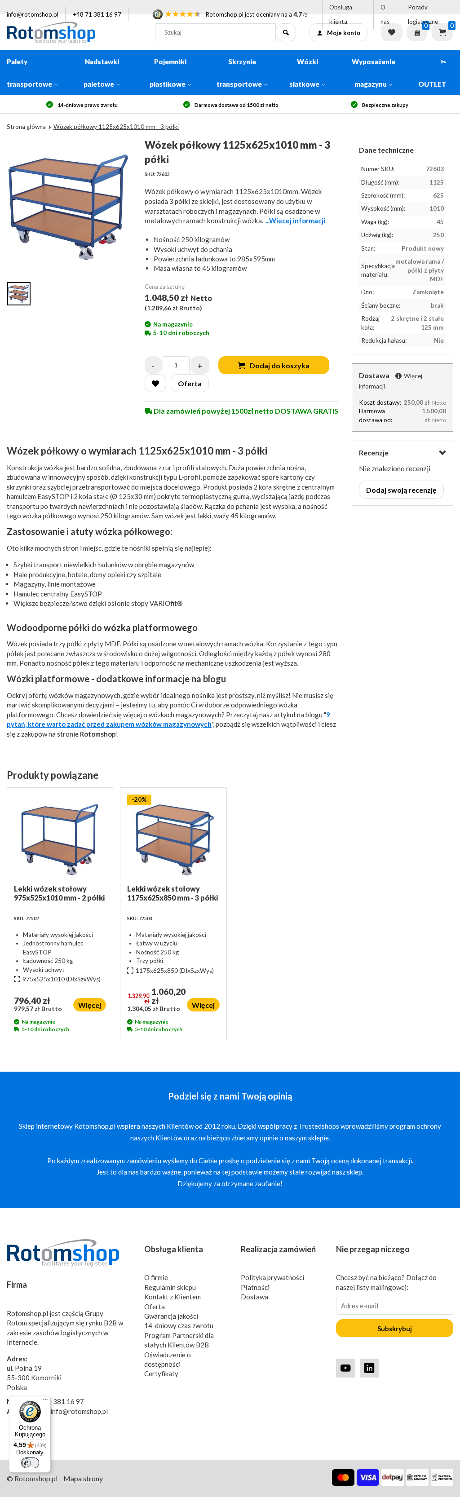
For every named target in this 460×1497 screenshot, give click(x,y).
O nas (384, 14)
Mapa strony (83, 1478)
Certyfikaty (161, 1373)
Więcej (89, 1005)
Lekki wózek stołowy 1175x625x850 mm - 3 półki (172, 892)
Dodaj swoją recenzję (401, 490)
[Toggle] (442, 453)
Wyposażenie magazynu (373, 72)
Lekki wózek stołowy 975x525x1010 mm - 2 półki (59, 892)
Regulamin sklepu (170, 1287)
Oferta (154, 1307)
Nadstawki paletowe (101, 72)
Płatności (255, 1287)
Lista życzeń (391, 32)
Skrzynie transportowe (239, 72)
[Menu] (45, 1401)
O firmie (156, 1277)
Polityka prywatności (272, 1277)
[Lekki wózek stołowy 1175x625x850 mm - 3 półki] (173, 839)
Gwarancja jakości (171, 1316)
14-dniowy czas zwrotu (178, 1325)
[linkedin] (369, 1368)
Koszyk (442, 32)
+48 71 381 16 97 (96, 14)
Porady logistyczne (423, 14)
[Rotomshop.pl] (74, 32)
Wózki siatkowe (304, 72)
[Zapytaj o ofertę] (417, 32)
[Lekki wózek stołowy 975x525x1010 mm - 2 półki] (60, 839)
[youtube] (346, 1368)
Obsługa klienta (340, 14)
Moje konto (343, 32)
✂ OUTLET (432, 72)
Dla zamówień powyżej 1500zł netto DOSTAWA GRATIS (245, 410)
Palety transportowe (29, 72)
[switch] (30, 1462)
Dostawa (254, 1297)
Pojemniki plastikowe (168, 72)
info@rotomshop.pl (32, 14)
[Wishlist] (155, 383)
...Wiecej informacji (295, 220)
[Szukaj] (286, 32)
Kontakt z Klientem (172, 1297)
